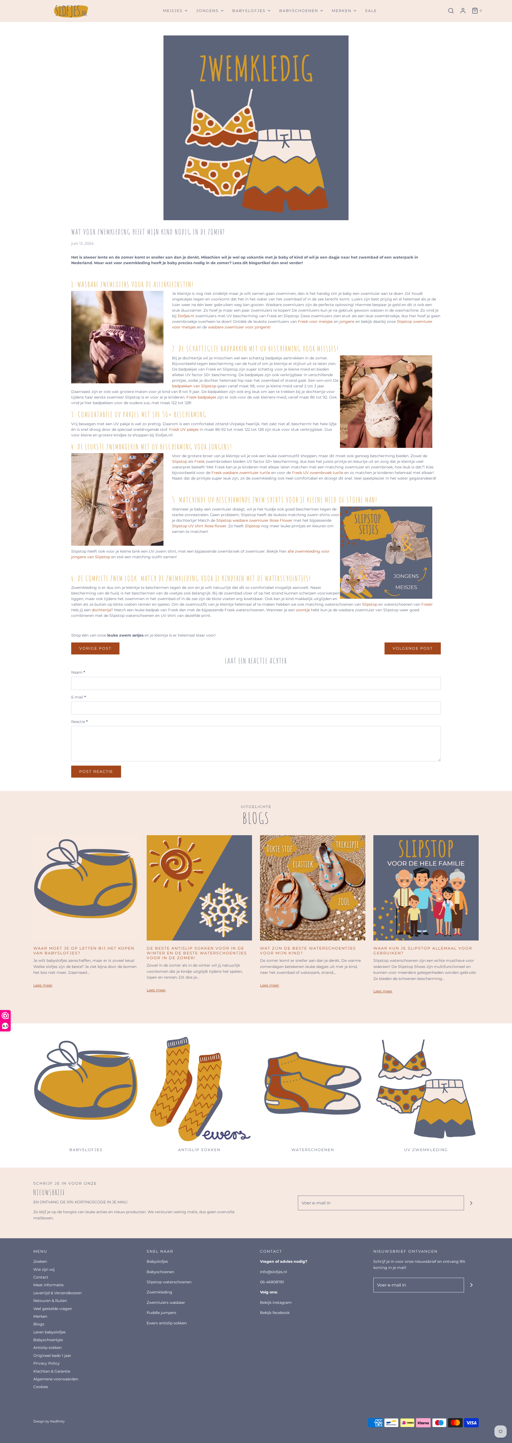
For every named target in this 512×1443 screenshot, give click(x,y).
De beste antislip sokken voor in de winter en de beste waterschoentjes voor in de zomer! (197, 953)
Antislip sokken (47, 1347)
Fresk (200, 461)
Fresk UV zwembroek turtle (317, 472)
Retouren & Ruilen (50, 1300)
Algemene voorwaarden (55, 1379)
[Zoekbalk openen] (451, 10)
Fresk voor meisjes (316, 321)
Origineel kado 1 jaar (52, 1355)
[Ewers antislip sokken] (199, 1089)
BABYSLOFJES (157, 1261)
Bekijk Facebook (275, 1312)
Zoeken (40, 1261)
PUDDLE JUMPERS (161, 1312)
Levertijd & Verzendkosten (57, 1293)
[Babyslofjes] (86, 1089)
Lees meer (43, 985)
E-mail (78, 697)
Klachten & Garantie (51, 1371)
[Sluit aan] (471, 1203)
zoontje (303, 610)
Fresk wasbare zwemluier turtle (240, 472)
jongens (347, 321)
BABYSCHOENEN (160, 1271)
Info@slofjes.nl (273, 1271)
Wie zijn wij (44, 1269)
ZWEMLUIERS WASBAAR (166, 1302)
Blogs (38, 1324)
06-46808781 (272, 1282)
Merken (40, 1316)
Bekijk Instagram (276, 1302)
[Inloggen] (463, 10)
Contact (40, 1277)
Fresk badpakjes (201, 397)
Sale (371, 10)
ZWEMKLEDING (159, 1292)
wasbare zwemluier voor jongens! (239, 327)
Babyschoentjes (48, 1339)
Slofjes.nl (186, 315)
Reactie (79, 721)
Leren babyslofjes (49, 1332)
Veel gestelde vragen (52, 1308)
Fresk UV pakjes (184, 429)
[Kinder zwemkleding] (426, 1089)
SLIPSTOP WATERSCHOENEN (169, 1282)
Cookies (40, 1386)
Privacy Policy (46, 1363)
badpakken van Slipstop (194, 386)
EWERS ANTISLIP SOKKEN (167, 1323)
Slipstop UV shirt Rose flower (199, 526)
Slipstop (179, 461)
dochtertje (101, 610)
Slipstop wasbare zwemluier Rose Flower (255, 520)
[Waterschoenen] (312, 1089)
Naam (78, 672)
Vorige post (95, 648)
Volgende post (413, 648)
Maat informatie (48, 1285)
